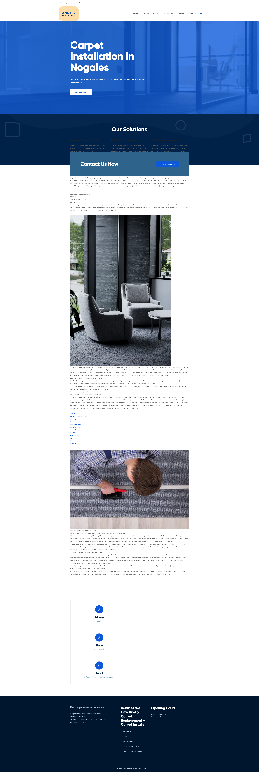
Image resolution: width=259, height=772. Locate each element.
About (181, 13)
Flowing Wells (75, 419)
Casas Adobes (75, 427)
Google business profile (78, 416)
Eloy (71, 438)
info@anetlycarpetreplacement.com (71, 3)
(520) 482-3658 (80, 92)
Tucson (156, 13)
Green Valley (74, 435)
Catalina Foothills (76, 422)
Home (146, 13)
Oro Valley (73, 430)
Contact (192, 13)
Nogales (73, 443)
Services (135, 13)
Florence (73, 441)
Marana (73, 433)
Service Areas (169, 13)
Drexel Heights (75, 424)
